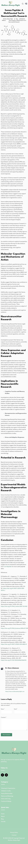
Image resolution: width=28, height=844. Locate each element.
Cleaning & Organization (8, 788)
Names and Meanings (7, 796)
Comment (3, 717)
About (3, 816)
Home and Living (5, 798)
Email (15, 709)
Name (3, 709)
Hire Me (3, 821)
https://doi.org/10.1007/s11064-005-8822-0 (14, 644)
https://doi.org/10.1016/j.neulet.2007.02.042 (14, 606)
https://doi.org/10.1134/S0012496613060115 (13, 660)
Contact (14, 835)
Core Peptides (7, 566)
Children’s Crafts (6, 791)
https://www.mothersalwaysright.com (14, 691)
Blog (2, 819)
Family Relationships (6, 793)
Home (2, 813)
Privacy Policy (14, 832)
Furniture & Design (6, 801)
